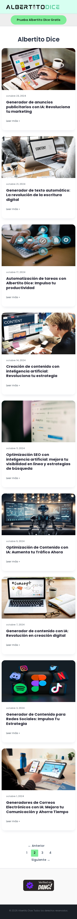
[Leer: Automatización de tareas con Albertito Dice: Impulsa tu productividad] (38, 245)
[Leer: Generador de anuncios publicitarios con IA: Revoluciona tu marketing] (38, 69)
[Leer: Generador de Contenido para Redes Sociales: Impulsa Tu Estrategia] (38, 681)
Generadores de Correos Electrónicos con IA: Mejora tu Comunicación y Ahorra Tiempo (37, 807)
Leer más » (13, 121)
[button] (39, 20)
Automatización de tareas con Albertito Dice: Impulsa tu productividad (36, 283)
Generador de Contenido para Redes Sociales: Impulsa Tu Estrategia (36, 719)
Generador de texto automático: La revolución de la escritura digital (38, 195)
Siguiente (40, 860)
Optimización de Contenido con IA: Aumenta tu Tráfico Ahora (37, 549)
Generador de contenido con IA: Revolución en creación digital (37, 633)
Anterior (36, 846)
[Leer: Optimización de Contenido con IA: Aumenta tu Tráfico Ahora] (38, 514)
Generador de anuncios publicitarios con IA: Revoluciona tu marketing (38, 107)
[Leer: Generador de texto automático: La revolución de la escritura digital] (38, 157)
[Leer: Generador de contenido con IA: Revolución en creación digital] (38, 597)
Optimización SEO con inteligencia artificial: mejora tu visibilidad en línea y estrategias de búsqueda (38, 461)
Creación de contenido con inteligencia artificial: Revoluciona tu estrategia (32, 371)
